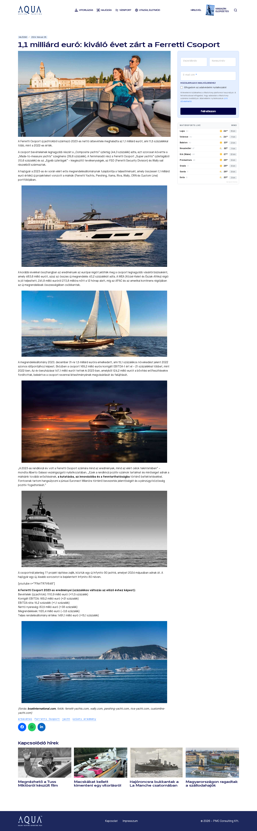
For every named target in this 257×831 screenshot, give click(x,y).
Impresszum (130, 821)
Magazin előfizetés (222, 10)
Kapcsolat (111, 821)
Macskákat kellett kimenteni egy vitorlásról (97, 784)
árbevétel (25, 718)
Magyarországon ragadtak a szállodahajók (212, 784)
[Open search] (235, 10)
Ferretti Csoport (47, 718)
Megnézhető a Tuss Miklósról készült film (38, 784)
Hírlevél (196, 10)
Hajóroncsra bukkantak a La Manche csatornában (154, 784)
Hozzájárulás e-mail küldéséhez (198, 83)
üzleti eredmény (84, 718)
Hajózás (23, 37)
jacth (66, 718)
